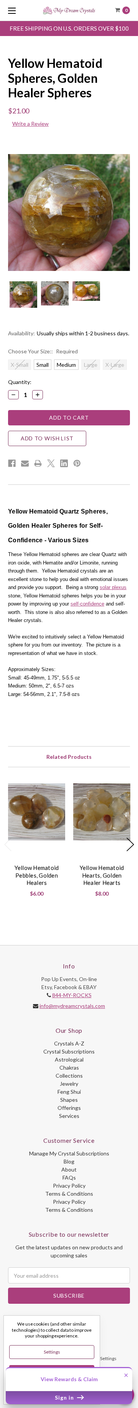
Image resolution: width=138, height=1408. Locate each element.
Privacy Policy (69, 1185)
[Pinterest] (77, 463)
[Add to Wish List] (56, 792)
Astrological (69, 1059)
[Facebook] (12, 463)
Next (130, 844)
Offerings (69, 1107)
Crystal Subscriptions (69, 1051)
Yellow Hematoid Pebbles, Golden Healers (37, 875)
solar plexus (113, 587)
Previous (8, 844)
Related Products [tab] (69, 756)
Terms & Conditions (69, 1193)
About (69, 1169)
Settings (52, 1352)
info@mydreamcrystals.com (72, 1006)
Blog (69, 1161)
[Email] (25, 463)
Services (69, 1116)
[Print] (38, 463)
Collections (69, 1075)
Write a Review (30, 123)
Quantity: (19, 382)
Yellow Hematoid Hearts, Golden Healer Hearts (102, 875)
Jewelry (69, 1083)
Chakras (69, 1067)
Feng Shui (69, 1091)
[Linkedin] (64, 463)
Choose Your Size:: (43, 351)
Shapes (69, 1099)
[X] (51, 463)
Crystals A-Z (69, 1043)
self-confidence (87, 604)
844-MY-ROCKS (72, 995)
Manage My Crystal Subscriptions (69, 1153)
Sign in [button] (65, 1397)
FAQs (69, 1177)
